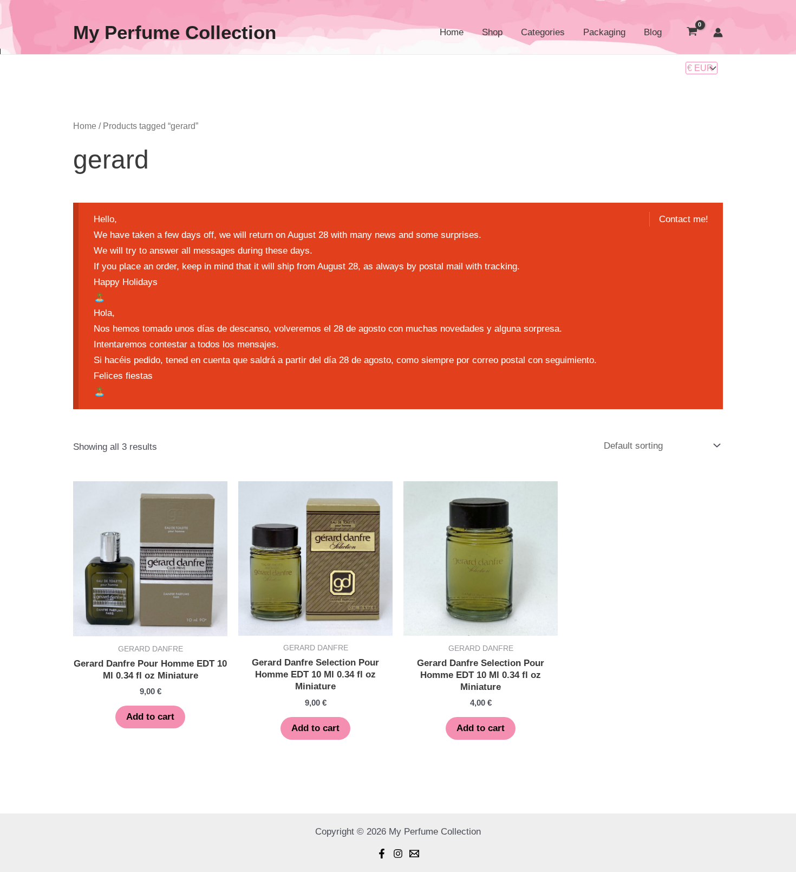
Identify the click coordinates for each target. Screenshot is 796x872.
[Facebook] (382, 853)
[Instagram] (398, 853)
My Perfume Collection (174, 32)
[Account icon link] (718, 32)
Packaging (604, 32)
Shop (492, 32)
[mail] (414, 853)
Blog (653, 32)
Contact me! (683, 219)
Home (452, 32)
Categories (543, 32)
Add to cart (150, 717)
